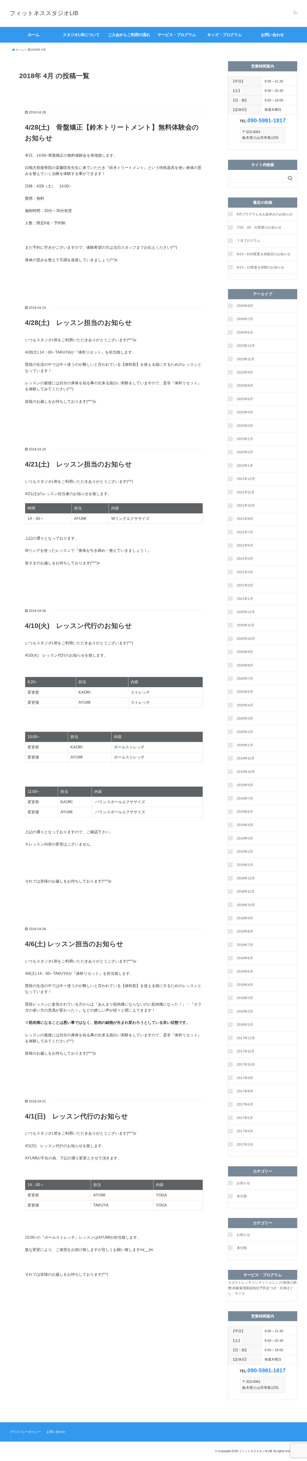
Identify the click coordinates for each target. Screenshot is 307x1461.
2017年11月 (245, 1051)
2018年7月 (245, 945)
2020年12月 (246, 612)
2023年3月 (245, 426)
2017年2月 (245, 1144)
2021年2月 (245, 585)
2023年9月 (245, 372)
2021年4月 (245, 558)
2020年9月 (245, 652)
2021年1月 (245, 599)
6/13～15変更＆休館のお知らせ (260, 267)
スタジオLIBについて (81, 35)
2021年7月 (245, 532)
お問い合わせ (272, 35)
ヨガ (231, 1282)
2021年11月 (245, 492)
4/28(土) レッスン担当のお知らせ (78, 322)
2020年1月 (245, 745)
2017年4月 (245, 1131)
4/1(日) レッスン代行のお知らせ (76, 1116)
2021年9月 (245, 519)
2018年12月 (246, 878)
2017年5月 (245, 1118)
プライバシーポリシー (25, 1432)
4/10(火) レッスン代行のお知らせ (78, 625)
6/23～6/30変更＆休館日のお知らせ (263, 254)
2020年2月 (245, 732)
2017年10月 (246, 1064)
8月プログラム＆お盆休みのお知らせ (264, 214)
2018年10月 (246, 905)
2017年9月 (245, 1078)
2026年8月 (245, 306)
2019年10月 (246, 772)
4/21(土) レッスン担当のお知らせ (78, 464)
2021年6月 (245, 545)
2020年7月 (245, 678)
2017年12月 (246, 1038)
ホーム (33, 35)
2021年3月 (245, 572)
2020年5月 (245, 692)
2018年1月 (245, 1024)
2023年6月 (245, 399)
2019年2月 (245, 851)
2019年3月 (245, 838)
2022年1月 (245, 465)
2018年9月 (245, 918)
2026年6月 (245, 332)
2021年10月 (246, 505)
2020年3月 (245, 718)
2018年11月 (245, 891)
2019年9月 (245, 785)
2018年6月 (245, 958)
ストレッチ (243, 1282)
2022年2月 (245, 452)
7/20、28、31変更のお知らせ (259, 227)
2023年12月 (246, 346)
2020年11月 (245, 625)
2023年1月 (245, 439)
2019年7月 (245, 798)
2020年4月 (245, 705)
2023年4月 (245, 412)
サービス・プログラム (177, 35)
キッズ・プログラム (224, 35)
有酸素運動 (241, 1288)
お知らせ (243, 1183)
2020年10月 (246, 638)
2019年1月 (245, 865)
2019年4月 (245, 825)
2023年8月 (245, 385)
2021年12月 (246, 479)
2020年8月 (245, 665)
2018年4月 (245, 985)
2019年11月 (245, 758)
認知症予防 (257, 1288)
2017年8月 (245, 1091)
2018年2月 (245, 1011)
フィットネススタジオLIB (44, 13)
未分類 (242, 1196)
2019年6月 (245, 812)
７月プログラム (248, 240)
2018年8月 (245, 931)
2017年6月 (245, 1104)
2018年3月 (245, 998)
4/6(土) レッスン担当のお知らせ (74, 944)
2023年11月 (245, 359)
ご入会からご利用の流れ (129, 35)
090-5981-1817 (267, 120)
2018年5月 (245, 971)
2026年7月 (245, 319)
